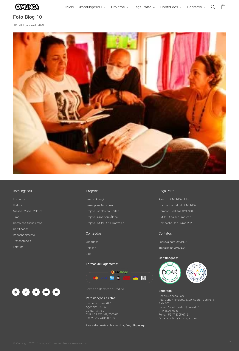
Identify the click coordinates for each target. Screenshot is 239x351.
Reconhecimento (24, 235)
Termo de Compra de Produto (105, 289)
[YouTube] (46, 292)
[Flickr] (56, 292)
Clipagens (92, 242)
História (18, 205)
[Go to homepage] (27, 7)
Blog (88, 254)
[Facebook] (16, 292)
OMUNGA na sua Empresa (175, 217)
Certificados (21, 229)
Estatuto (18, 247)
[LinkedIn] (36, 292)
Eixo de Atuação (96, 199)
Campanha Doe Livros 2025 (176, 223)
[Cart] (223, 7)
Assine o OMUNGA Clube (174, 199)
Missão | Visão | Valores (28, 211)
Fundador (19, 199)
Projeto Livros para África (102, 217)
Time (16, 217)
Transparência (22, 241)
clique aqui (139, 325)
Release (91, 248)
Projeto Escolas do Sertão (102, 211)
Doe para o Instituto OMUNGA (177, 205)
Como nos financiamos (27, 223)
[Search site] (213, 7)
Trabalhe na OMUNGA (172, 248)
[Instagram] (26, 292)
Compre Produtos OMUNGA (176, 211)
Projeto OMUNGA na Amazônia (105, 223)
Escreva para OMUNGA (173, 242)
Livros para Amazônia (99, 205)
